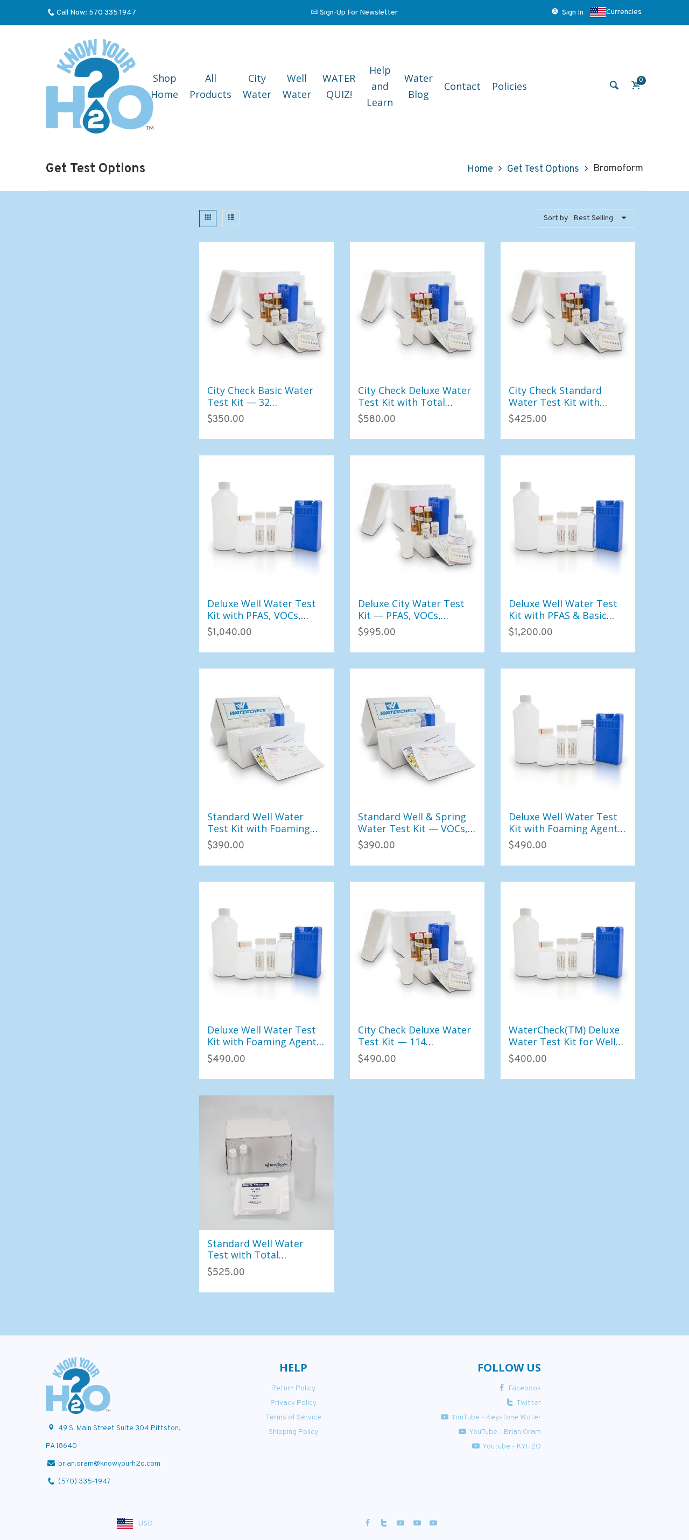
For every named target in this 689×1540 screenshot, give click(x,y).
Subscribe (150, 812)
